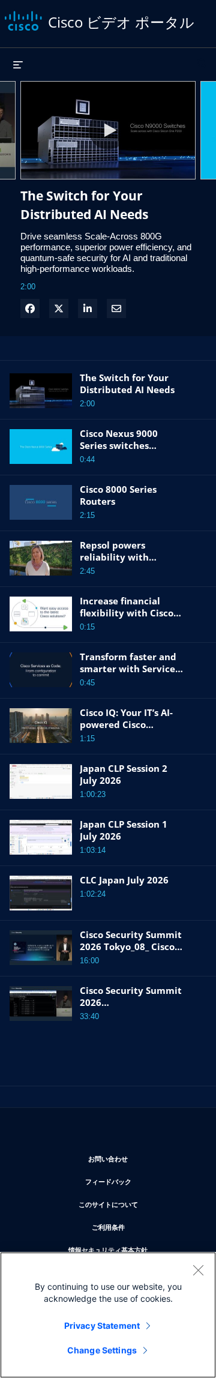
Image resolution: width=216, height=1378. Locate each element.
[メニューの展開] (18, 64)
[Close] (198, 1270)
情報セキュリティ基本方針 (132, 1249)
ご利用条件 (144, 1227)
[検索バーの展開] (201, 58)
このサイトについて (138, 1204)
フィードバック (141, 1181)
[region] (108, 1315)
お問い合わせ (142, 1158)
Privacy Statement (102, 1325)
